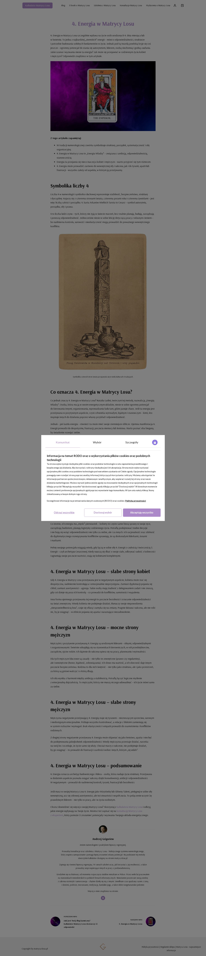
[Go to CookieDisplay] (155, 442)
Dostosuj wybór (103, 512)
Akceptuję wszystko (141, 512)
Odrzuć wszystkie (64, 512)
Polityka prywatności (135, 501)
